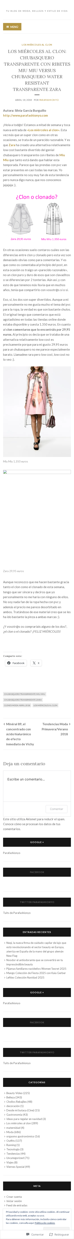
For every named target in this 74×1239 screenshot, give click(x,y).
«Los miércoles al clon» (43, 130)
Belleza (10, 1097)
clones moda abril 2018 (17, 705)
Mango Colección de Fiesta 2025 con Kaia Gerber (36, 973)
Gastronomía (14, 1114)
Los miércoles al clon (37, 44)
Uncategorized (15, 1158)
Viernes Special (15, 1166)
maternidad (13, 1127)
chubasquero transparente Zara (23, 700)
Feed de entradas (16, 1205)
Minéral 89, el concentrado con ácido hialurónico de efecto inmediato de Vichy (20, 734)
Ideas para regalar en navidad (24, 1119)
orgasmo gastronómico (20, 1136)
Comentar (56, 809)
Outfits (10, 1140)
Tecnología (13, 1149)
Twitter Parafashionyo (37, 902)
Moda (10, 1132)
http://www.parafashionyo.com (25, 115)
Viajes (10, 1162)
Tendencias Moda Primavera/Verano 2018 (55, 729)
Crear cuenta (14, 1196)
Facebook (37, 872)
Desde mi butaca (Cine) (20, 1110)
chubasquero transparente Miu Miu (24, 694)
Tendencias (13, 1153)
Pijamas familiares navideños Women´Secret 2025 (36, 968)
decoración (13, 1106)
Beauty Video (14, 1093)
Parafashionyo (49, 100)
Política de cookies (45, 1222)
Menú (14, 27)
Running (11, 1145)
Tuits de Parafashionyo (17, 912)
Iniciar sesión (14, 1201)
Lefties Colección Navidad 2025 (25, 977)
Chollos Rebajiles (16, 1101)
